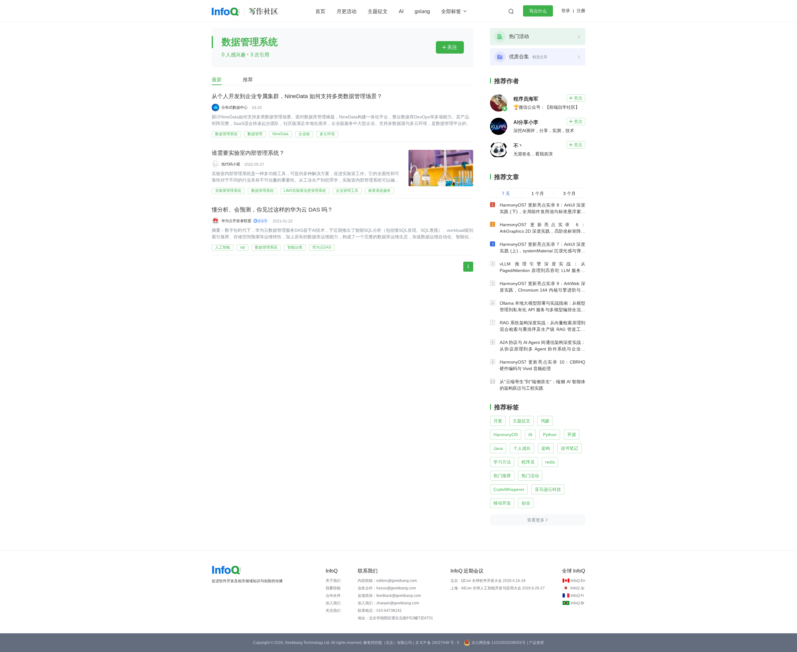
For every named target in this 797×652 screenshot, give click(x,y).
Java (498, 448)
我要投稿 (333, 588)
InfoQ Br (577, 603)
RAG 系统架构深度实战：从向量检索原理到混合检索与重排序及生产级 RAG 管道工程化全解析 (542, 329)
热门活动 (530, 475)
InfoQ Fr (577, 595)
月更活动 (346, 11)
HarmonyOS (505, 434)
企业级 (304, 134)
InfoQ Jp (577, 588)
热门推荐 (502, 475)
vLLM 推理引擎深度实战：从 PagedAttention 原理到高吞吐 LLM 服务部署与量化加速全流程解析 (542, 270)
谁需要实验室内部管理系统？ (248, 153)
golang (422, 11)
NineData (280, 134)
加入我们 (333, 603)
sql (242, 247)
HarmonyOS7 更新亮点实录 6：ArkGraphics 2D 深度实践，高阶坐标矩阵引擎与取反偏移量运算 (542, 231)
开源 (571, 434)
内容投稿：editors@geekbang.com (387, 580)
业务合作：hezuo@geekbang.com (387, 588)
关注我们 (333, 610)
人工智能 (222, 247)
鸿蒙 (545, 420)
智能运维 (294, 247)
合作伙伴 (333, 595)
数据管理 (255, 134)
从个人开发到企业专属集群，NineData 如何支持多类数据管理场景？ (297, 96)
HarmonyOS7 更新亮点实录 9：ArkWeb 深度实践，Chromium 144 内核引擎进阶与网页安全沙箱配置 (542, 290)
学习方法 (502, 461)
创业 (525, 503)
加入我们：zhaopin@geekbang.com (388, 603)
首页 (320, 11)
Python (550, 434)
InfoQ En (578, 580)
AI (401, 11)
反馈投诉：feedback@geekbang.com (389, 595)
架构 (545, 448)
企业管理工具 (347, 190)
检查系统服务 (379, 190)
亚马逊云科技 (548, 489)
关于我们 (333, 580)
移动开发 (502, 503)
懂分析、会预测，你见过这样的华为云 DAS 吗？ (272, 210)
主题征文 (378, 11)
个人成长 (522, 448)
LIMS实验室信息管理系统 (305, 190)
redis (550, 461)
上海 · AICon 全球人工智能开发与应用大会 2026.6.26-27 (497, 588)
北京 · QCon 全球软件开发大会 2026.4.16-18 (488, 580)
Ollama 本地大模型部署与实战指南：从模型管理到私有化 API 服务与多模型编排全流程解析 (542, 310)
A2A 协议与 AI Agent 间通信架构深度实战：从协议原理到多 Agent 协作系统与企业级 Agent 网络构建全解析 (542, 349)
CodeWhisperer (508, 489)
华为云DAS (321, 247)
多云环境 (327, 134)
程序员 (528, 461)
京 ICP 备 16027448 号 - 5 (437, 642)
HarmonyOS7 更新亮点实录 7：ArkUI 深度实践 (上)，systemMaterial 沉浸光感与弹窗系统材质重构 (542, 251)
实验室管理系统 (228, 190)
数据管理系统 (226, 134)
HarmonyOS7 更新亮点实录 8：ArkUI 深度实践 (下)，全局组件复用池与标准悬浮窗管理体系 (542, 211)
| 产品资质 (535, 642)
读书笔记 (569, 448)
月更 (497, 420)
